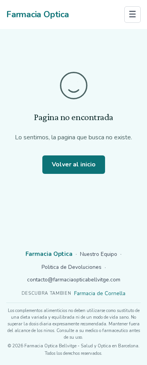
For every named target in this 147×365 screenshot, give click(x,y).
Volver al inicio (74, 164)
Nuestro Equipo (98, 254)
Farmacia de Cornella (99, 293)
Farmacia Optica (37, 14)
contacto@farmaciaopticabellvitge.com (73, 279)
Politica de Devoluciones (72, 267)
